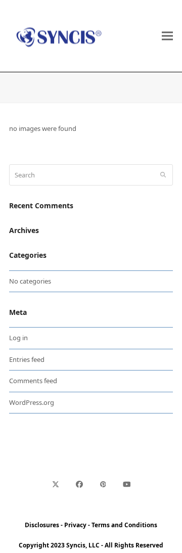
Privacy (75, 525)
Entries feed (26, 359)
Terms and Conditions (124, 525)
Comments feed (33, 380)
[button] (167, 36)
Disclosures (42, 525)
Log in (18, 337)
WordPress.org (31, 402)
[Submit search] (163, 175)
